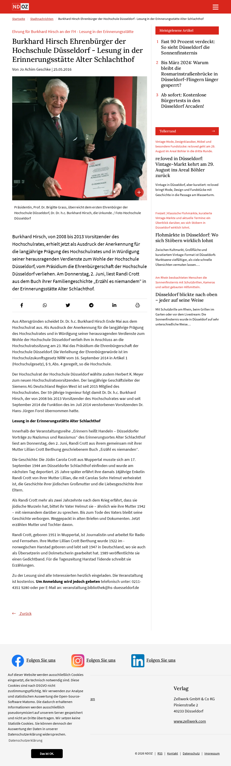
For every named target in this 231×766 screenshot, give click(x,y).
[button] (22, 305)
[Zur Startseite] (20, 6)
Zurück (25, 613)
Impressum (212, 753)
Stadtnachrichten (41, 19)
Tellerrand (167, 131)
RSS (159, 753)
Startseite (18, 19)
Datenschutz (191, 753)
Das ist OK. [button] (47, 754)
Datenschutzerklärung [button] (25, 740)
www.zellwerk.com (190, 721)
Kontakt (172, 753)
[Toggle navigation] (215, 7)
